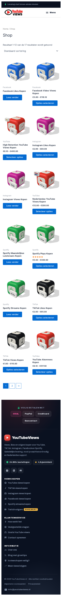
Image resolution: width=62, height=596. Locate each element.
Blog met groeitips (15, 555)
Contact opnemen (15, 537)
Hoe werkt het (13, 521)
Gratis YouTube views (17, 532)
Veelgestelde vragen (16, 526)
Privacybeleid (34, 584)
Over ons (10, 549)
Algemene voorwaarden (15, 584)
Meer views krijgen (15, 565)
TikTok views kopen (16, 488)
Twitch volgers (20, 509)
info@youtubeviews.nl (17, 589)
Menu (51, 12)
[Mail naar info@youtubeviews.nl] (20, 470)
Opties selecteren (45, 103)
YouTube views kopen (17, 482)
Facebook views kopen (17, 498)
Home (5, 29)
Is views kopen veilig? (16, 560)
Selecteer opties (14, 157)
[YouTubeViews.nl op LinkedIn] (14, 470)
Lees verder (12, 97)
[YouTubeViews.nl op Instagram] (7, 470)
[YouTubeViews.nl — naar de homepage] (13, 12)
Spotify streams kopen (17, 503)
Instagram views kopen (17, 493)
